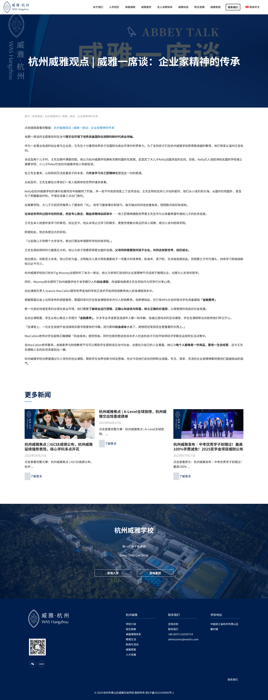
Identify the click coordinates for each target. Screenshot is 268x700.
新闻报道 (37, 116)
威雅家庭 (215, 7)
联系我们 (233, 7)
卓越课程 (130, 7)
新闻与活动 (132, 644)
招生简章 (131, 629)
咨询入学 (113, 573)
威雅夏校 (146, 7)
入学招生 (114, 7)
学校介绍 (131, 624)
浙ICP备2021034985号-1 (159, 692)
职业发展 (199, 7)
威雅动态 (183, 7)
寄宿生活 (131, 639)
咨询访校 (173, 624)
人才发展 (131, 654)
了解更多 (36, 476)
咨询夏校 (155, 573)
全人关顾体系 (164, 7)
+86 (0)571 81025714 (180, 634)
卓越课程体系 (133, 634)
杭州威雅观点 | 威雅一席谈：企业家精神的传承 (71, 116)
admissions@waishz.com (182, 639)
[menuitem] (252, 7)
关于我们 (98, 7)
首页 (27, 116)
